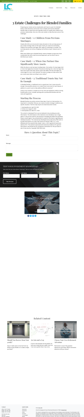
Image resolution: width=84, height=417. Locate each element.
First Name (6, 173)
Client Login (78, 1)
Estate (23, 412)
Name (7, 135)
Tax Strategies (25, 415)
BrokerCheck (63, 410)
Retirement (24, 409)
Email (44, 135)
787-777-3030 (7, 409)
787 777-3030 (34, 1)
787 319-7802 (7, 411)
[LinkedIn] (66, 1)
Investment (24, 410)
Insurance (24, 413)
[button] (51, 7)
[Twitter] (62, 1)
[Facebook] (69, 1)
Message (8, 143)
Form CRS (40, 407)
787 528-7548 (7, 410)
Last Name (24, 173)
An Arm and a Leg (37, 340)
